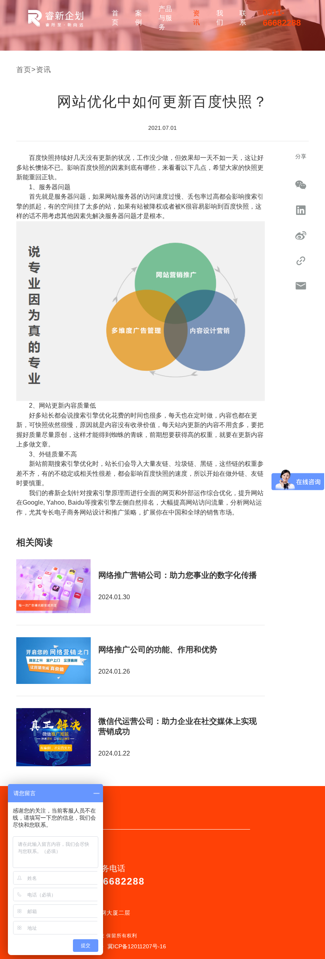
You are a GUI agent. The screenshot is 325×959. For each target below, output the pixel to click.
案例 (138, 17)
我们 (219, 17)
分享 (300, 156)
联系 (242, 17)
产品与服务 (165, 18)
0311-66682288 (282, 18)
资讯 (196, 17)
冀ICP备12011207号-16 (136, 946)
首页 (115, 17)
